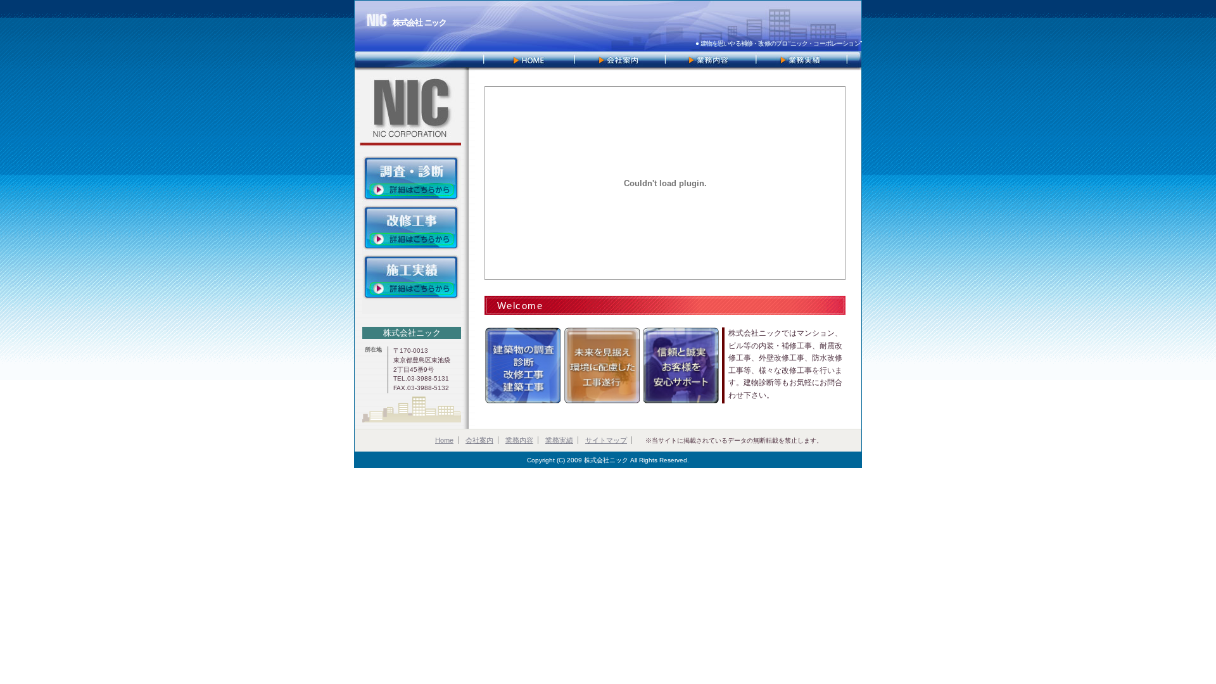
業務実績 (559, 440)
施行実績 (411, 278)
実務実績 (803, 60)
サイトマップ (606, 440)
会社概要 (620, 60)
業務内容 (711, 60)
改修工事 (411, 228)
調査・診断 (411, 179)
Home (444, 440)
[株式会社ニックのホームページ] (528, 60)
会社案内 (479, 440)
